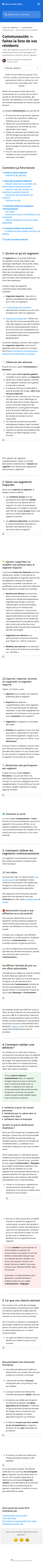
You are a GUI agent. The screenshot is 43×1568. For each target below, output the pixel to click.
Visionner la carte (13, 200)
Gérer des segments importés (18, 181)
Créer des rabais (9, 1518)
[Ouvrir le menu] (39, 4)
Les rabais (10, 211)
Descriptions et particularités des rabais (19, 1521)
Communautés (26, 27)
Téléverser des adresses (16, 175)
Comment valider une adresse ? (18, 228)
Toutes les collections (10, 27)
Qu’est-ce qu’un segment (15, 172)
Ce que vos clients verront (16, 239)
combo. (5, 902)
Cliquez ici (15, 1026)
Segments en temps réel (16, 318)
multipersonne (31, 899)
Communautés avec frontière (18, 307)
